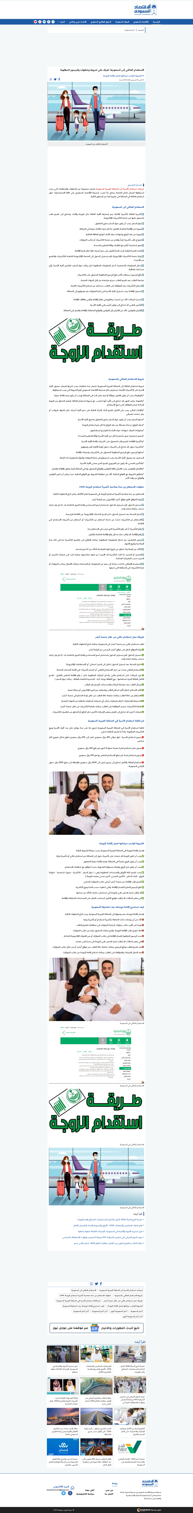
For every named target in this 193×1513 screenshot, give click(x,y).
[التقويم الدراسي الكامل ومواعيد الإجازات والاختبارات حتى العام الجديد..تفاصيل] (130, 1416)
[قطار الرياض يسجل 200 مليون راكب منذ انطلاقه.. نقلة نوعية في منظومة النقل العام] (96, 1447)
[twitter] (44, 21)
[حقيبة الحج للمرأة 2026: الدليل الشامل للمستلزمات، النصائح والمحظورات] (130, 1354)
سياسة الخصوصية (85, 1494)
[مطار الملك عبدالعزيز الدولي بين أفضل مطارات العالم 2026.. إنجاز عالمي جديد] (96, 1386)
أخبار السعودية (129, 30)
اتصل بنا (109, 1494)
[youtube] (35, 21)
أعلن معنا (89, 1490)
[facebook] (48, 21)
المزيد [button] (62, 22)
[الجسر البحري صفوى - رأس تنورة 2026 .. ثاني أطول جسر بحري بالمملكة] (96, 1416)
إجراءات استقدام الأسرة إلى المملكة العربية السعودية (120, 189)
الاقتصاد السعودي (141, 22)
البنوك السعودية (122, 22)
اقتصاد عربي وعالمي (77, 22)
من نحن (109, 1490)
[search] (53, 21)
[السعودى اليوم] (150, 1483)
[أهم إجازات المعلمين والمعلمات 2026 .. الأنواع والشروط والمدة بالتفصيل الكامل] (96, 1354)
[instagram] (40, 21)
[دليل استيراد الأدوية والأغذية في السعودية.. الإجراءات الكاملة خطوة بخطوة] (63, 1354)
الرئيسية (156, 22)
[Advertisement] (88, 9)
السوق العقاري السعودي (101, 22)
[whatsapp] (51, 79)
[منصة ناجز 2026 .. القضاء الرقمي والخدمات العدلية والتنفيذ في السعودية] (130, 1447)
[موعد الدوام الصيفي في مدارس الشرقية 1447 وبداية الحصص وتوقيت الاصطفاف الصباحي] (130, 1384)
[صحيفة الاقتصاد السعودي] (145, 9)
